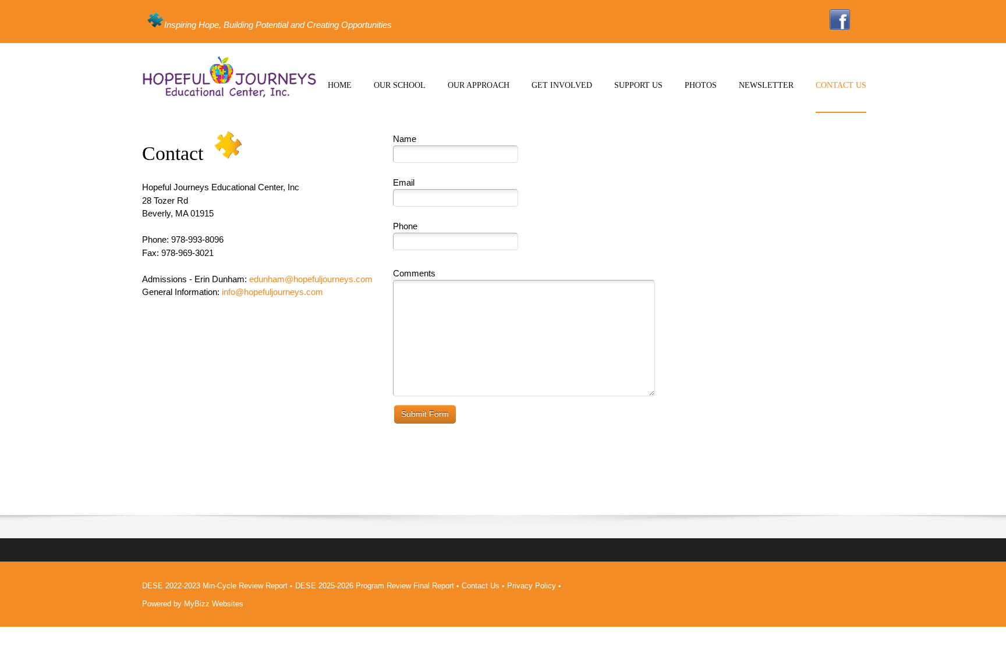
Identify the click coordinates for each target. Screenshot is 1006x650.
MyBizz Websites (213, 603)
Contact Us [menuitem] (481, 585)
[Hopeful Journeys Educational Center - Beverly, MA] (229, 76)
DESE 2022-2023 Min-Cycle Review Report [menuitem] (215, 585)
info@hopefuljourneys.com (272, 292)
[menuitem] (340, 95)
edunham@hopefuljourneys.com (311, 279)
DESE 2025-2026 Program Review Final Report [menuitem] (374, 585)
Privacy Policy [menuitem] (531, 585)
